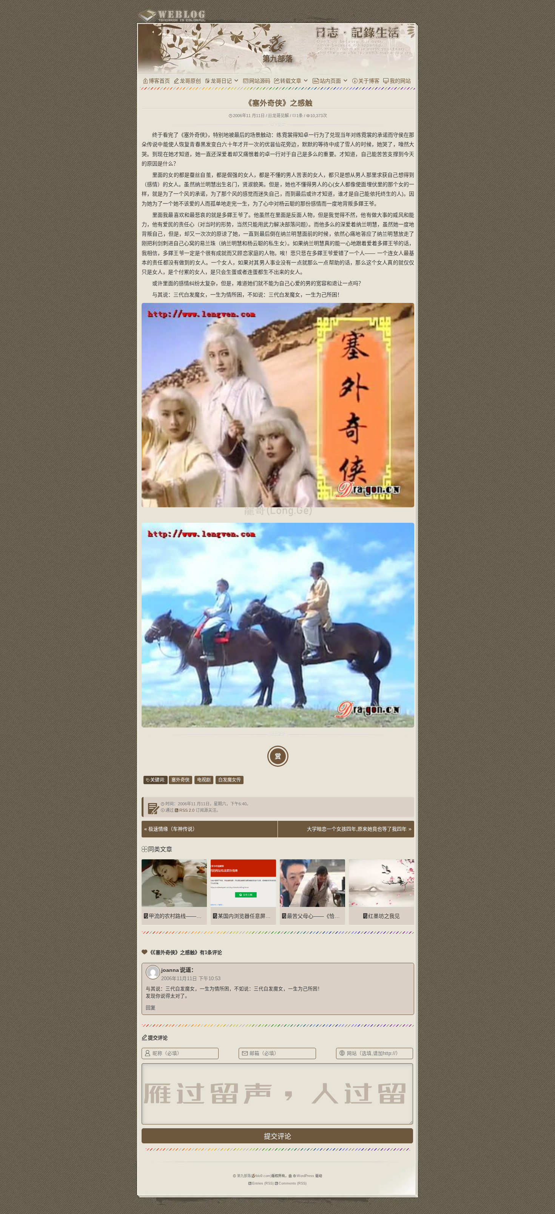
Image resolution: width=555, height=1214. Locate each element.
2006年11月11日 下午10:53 (190, 978)
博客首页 (159, 80)
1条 (299, 115)
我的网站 (400, 80)
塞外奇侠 (180, 780)
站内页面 (330, 80)
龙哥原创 (190, 80)
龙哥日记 (221, 80)
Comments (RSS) (293, 1183)
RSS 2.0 (186, 810)
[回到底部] (428, 1182)
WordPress (305, 1176)
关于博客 (368, 80)
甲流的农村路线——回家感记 (183, 916)
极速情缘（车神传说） (172, 829)
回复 (151, 1007)
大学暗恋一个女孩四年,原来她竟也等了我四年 (357, 829)
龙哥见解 (280, 115)
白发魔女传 (229, 780)
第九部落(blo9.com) (254, 1176)
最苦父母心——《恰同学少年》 (324, 916)
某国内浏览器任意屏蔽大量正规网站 (260, 916)
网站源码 (259, 80)
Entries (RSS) (263, 1183)
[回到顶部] (428, 1168)
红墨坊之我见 (384, 916)
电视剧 (204, 780)
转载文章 (290, 80)
